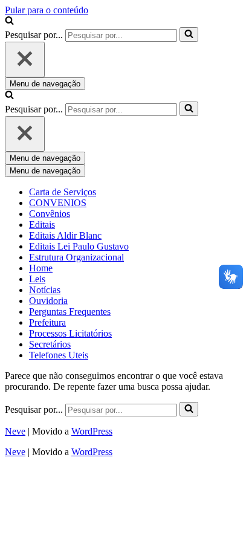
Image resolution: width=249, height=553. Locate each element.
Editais (42, 224)
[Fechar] (25, 59)
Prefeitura (47, 322)
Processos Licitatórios (70, 333)
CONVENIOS (57, 203)
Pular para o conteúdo (46, 10)
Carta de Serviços (62, 192)
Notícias (44, 290)
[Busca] (9, 21)
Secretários (50, 344)
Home (41, 268)
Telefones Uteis (58, 355)
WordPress (91, 431)
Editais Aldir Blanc (65, 235)
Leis (37, 279)
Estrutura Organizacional (76, 257)
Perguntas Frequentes (70, 311)
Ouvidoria (48, 301)
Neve (15, 431)
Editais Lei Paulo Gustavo (79, 246)
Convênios (49, 214)
